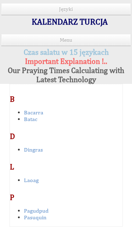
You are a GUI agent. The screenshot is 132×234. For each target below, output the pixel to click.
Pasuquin (35, 217)
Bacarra (33, 112)
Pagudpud (36, 210)
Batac (30, 119)
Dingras (33, 149)
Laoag (31, 180)
